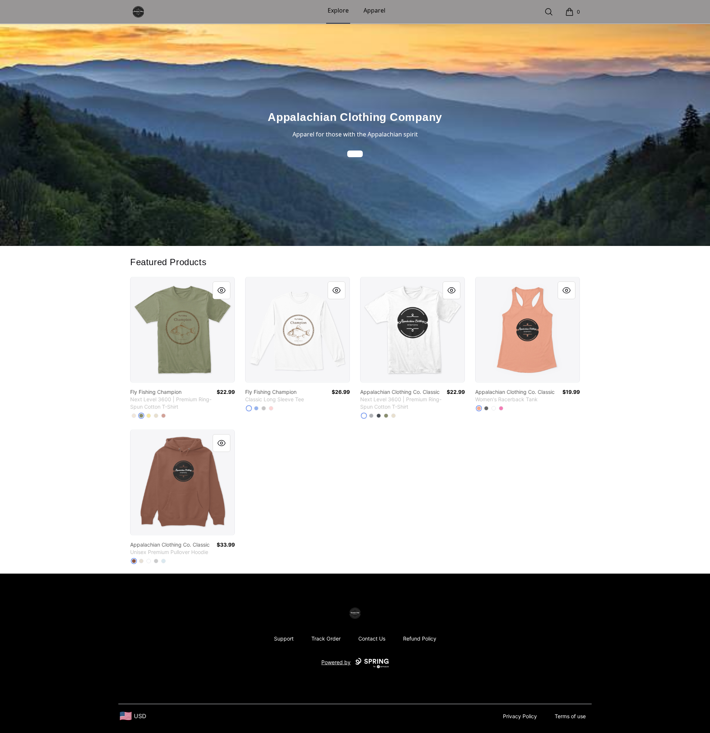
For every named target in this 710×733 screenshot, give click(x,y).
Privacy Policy (520, 716)
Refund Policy (419, 638)
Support (284, 638)
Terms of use (570, 716)
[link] (182, 329)
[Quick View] (221, 290)
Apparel (374, 10)
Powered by (336, 662)
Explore (338, 10)
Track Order (326, 638)
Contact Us (371, 638)
